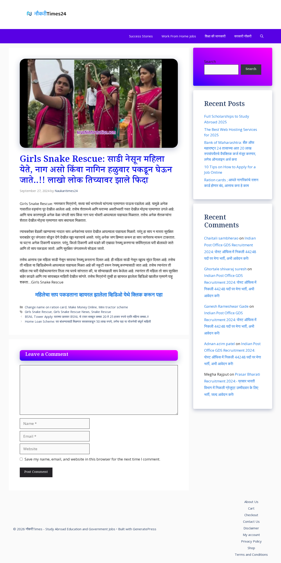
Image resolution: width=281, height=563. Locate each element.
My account (251, 534)
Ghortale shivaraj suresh (225, 268)
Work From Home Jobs (179, 36)
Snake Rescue (101, 312)
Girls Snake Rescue (38, 312)
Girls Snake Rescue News (72, 312)
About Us (251, 501)
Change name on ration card (46, 307)
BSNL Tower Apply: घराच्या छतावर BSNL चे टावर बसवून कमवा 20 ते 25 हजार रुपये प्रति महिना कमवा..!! (87, 316)
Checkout (251, 515)
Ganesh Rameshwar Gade (226, 306)
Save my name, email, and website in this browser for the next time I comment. (92, 459)
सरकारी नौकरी (242, 36)
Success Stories (141, 36)
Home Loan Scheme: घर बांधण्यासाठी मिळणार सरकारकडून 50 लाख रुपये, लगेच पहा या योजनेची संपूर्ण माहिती (88, 321)
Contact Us (251, 521)
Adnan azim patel (219, 343)
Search (210, 61)
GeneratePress (144, 529)
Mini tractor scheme (113, 307)
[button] (262, 36)
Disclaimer (251, 528)
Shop (251, 548)
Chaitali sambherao (221, 238)
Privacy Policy (251, 541)
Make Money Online (82, 307)
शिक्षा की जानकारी (215, 36)
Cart (251, 508)
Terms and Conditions (251, 554)
